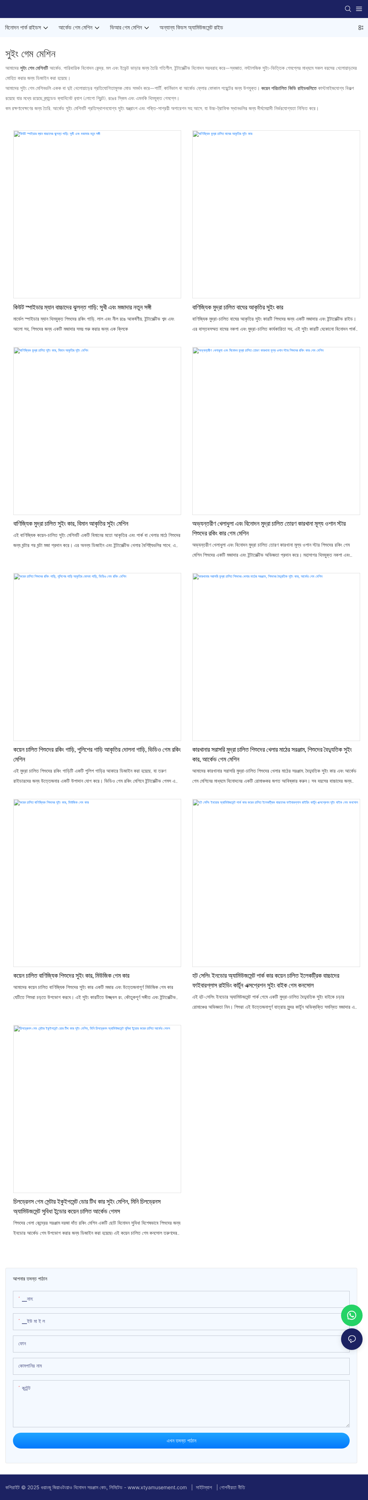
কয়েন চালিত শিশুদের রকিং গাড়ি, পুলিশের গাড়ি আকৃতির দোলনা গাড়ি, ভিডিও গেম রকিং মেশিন (97, 754)
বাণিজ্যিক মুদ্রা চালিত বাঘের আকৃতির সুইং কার (237, 307)
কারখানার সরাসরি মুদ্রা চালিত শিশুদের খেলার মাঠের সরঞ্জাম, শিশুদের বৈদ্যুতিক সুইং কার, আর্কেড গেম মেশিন (272, 754)
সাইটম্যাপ (203, 1487)
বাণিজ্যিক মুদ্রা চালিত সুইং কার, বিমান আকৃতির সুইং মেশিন (70, 523)
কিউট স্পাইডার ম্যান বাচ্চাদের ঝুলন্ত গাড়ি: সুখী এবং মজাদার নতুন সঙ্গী (82, 307)
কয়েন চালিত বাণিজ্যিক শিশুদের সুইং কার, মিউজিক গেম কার (71, 975)
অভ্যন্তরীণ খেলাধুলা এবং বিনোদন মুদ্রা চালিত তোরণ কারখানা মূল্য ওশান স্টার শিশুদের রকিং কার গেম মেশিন (269, 528)
